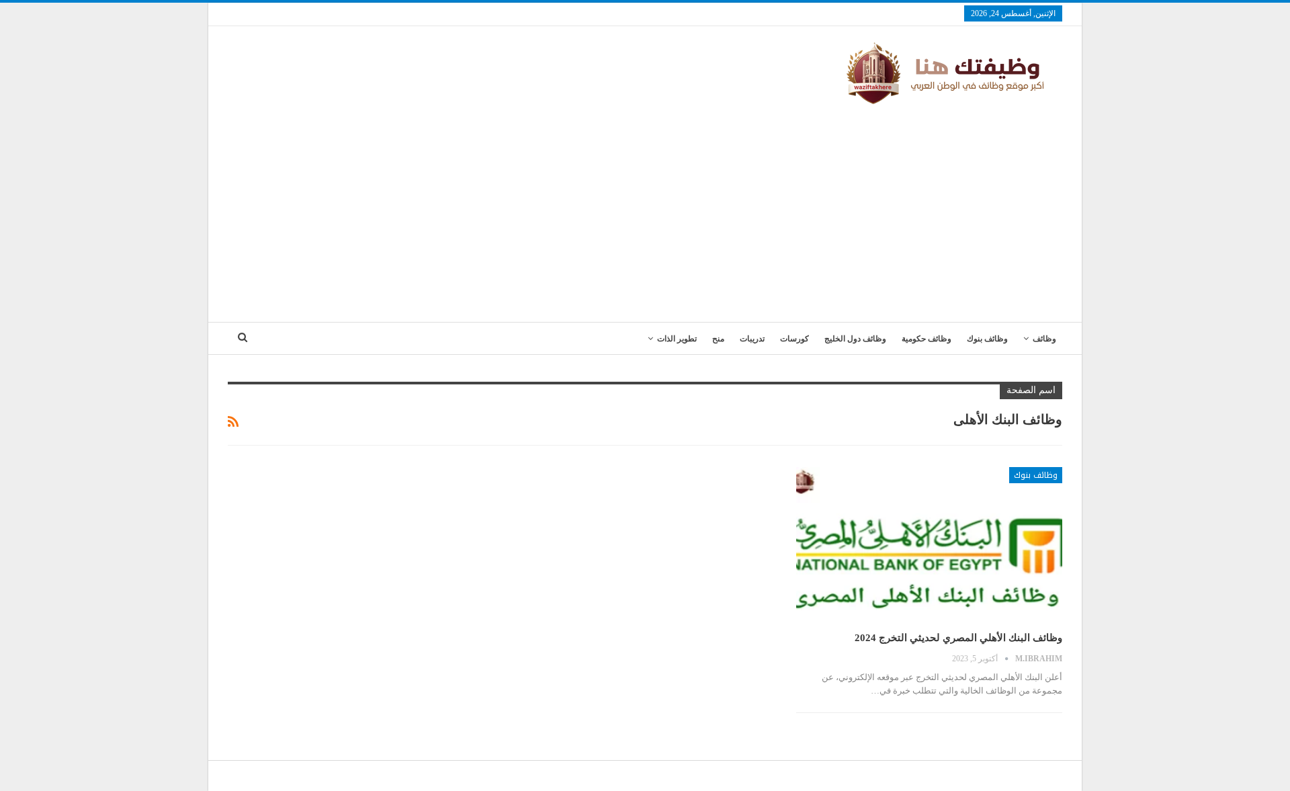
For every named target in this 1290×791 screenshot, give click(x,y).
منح (718, 338)
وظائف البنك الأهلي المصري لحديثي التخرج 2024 (958, 637)
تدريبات (752, 338)
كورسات (794, 338)
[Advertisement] (645, 208)
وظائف (1044, 338)
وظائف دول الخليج (855, 338)
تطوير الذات (677, 338)
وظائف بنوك (987, 338)
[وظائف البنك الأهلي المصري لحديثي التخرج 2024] (929, 544)
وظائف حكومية (926, 338)
